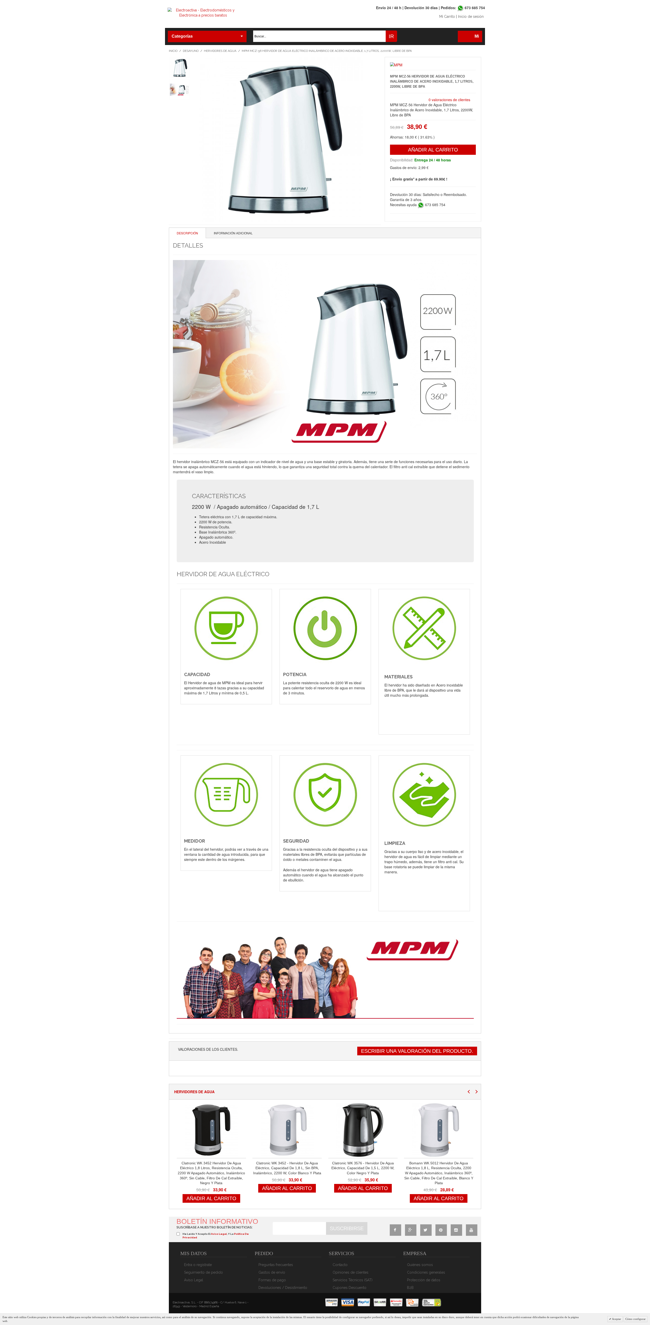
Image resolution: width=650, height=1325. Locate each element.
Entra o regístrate (198, 1265)
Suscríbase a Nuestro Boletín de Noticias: (214, 1227)
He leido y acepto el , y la (216, 1235)
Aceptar (616, 1318)
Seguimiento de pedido (203, 1272)
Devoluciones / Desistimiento (282, 1288)
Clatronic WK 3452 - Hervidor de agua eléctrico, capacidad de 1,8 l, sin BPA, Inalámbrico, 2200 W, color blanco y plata (287, 1168)
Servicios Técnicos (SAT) (352, 1280)
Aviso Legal (193, 1280)
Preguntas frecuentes (275, 1265)
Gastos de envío (271, 1272)
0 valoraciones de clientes (449, 99)
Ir (391, 36)
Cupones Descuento (349, 1288)
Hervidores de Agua (220, 51)
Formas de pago (272, 1280)
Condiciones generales (426, 1272)
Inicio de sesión (471, 16)
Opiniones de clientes (350, 1272)
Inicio (173, 51)
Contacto (340, 1265)
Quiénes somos (420, 1265)
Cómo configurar (635, 1318)
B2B (410, 1288)
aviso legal (219, 1233)
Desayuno (191, 51)
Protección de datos (423, 1280)
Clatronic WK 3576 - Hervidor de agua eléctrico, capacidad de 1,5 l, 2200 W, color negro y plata (362, 1168)
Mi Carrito (447, 16)
